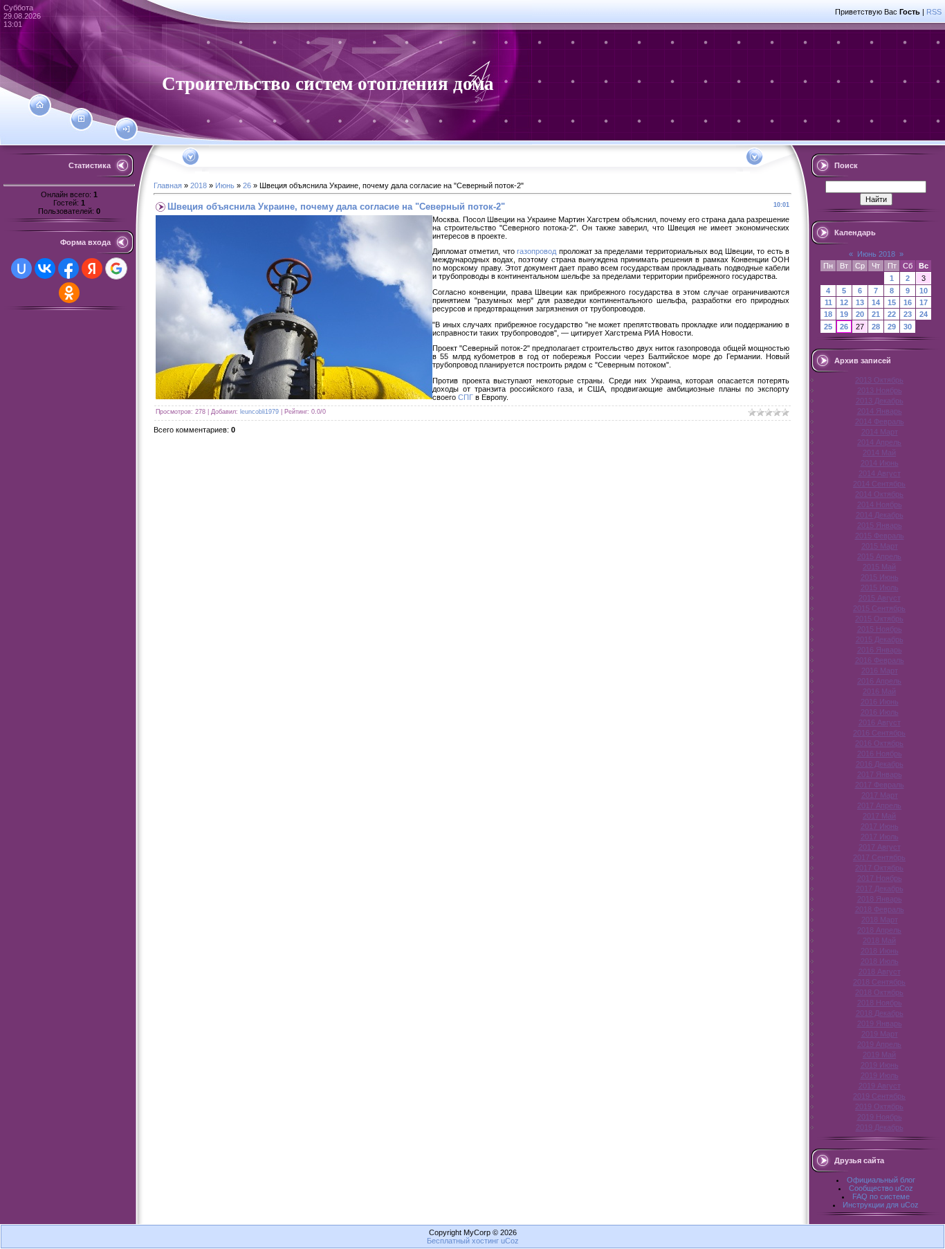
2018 (198, 185)
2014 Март (879, 432)
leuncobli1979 (259, 411)
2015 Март (879, 546)
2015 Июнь (880, 577)
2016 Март (879, 670)
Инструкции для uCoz (881, 1205)
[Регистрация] (81, 119)
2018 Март (879, 919)
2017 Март (879, 795)
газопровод (536, 251)
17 (923, 302)
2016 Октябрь (879, 743)
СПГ (465, 397)
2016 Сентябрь (879, 733)
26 (247, 185)
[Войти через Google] (116, 268)
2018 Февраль (879, 909)
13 (860, 302)
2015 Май (879, 567)
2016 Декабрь (879, 764)
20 (860, 314)
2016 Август (880, 722)
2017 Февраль (879, 785)
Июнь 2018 (876, 254)
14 (876, 302)
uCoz (510, 1241)
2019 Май (879, 1054)
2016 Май (879, 691)
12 (844, 302)
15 (892, 302)
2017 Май (879, 816)
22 (892, 314)
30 (907, 326)
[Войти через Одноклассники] (69, 292)
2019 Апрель (879, 1044)
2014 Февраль (879, 421)
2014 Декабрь (879, 515)
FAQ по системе (881, 1196)
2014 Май (879, 452)
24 (923, 314)
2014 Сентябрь (879, 484)
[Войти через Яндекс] (92, 268)
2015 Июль (880, 587)
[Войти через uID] (21, 268)
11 (828, 302)
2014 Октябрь (879, 494)
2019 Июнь (880, 1065)
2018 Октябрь (879, 992)
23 (907, 314)
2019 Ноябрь (879, 1117)
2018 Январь (879, 899)
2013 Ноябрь (879, 390)
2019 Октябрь (879, 1106)
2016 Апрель (879, 681)
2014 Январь (879, 411)
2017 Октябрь (879, 868)
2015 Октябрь (879, 618)
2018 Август (880, 971)
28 (876, 326)
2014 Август (880, 473)
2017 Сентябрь (879, 857)
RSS (934, 12)
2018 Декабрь (879, 1013)
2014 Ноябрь (879, 504)
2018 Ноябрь (879, 1003)
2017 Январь (879, 774)
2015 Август (880, 598)
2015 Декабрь (879, 639)
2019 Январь (879, 1023)
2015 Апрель (879, 556)
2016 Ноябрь (879, 753)
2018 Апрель (879, 930)
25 (828, 326)
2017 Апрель (879, 805)
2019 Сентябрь (879, 1096)
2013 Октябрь (879, 380)
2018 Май (879, 940)
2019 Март (879, 1034)
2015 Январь (879, 525)
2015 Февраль (879, 535)
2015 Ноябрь (879, 629)
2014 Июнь (880, 463)
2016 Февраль (879, 660)
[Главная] (40, 105)
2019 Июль (880, 1075)
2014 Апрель (879, 442)
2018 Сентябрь (879, 982)
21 (876, 314)
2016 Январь (879, 650)
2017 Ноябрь (879, 878)
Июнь (225, 185)
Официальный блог (881, 1180)
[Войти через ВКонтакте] (45, 268)
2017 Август (880, 847)
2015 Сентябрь (879, 608)
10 (923, 290)
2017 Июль (880, 836)
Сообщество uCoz (881, 1188)
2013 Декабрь (879, 400)
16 (907, 302)
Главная (168, 185)
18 (828, 314)
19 (844, 314)
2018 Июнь (880, 951)
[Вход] (126, 129)
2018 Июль (880, 961)
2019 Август (880, 1086)
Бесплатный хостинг (463, 1241)
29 (892, 326)
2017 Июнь (880, 826)
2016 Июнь (880, 702)
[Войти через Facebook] (68, 268)
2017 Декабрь (879, 888)
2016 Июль (880, 712)
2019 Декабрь (879, 1127)
